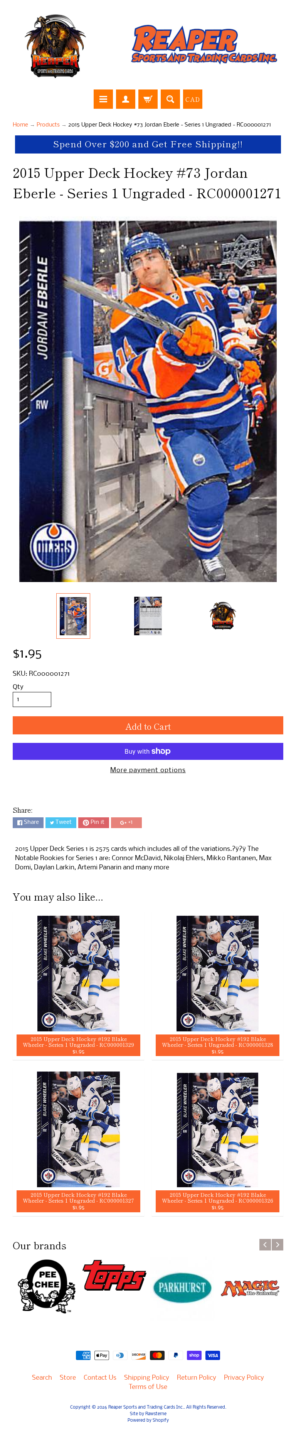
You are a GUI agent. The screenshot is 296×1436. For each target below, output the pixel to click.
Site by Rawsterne (148, 1414)
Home (20, 125)
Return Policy (196, 1378)
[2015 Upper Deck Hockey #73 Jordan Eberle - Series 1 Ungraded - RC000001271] (73, 616)
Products (48, 125)
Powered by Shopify (148, 1420)
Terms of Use (148, 1387)
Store (68, 1378)
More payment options (148, 770)
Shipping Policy (146, 1378)
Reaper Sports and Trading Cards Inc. (146, 1407)
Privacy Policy (244, 1378)
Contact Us (100, 1378)
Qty (18, 687)
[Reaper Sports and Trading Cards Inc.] (148, 46)
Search (42, 1378)
